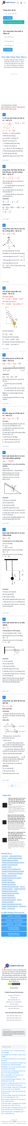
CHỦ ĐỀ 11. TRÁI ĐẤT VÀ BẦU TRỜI (10, 906)
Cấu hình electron (14, 1004)
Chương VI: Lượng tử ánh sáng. (8, 897)
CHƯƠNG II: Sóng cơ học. (19, 889)
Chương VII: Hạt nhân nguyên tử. (9, 900)
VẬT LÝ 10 (4, 858)
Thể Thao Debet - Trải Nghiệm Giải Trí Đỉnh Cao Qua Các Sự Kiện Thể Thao (14, 1104)
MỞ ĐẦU (4, 908)
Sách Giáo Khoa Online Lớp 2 (14, 1017)
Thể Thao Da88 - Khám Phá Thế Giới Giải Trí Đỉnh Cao (13, 1092)
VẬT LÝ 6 (19, 900)
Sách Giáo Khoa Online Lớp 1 (14, 1015)
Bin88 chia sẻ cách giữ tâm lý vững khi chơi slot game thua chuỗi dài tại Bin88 (14, 1063)
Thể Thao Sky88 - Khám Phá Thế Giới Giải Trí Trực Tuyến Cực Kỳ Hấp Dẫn (14, 1088)
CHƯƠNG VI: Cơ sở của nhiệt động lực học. (11, 869)
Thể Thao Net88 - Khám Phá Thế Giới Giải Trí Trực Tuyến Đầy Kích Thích (14, 1096)
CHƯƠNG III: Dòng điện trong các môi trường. (11, 878)
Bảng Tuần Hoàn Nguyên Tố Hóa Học (14, 1006)
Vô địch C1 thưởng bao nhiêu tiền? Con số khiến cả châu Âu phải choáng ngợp (14, 1084)
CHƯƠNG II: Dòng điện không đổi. (9, 875)
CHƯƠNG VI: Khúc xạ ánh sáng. (9, 884)
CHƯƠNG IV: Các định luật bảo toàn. (10, 864)
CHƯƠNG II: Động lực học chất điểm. (10, 860)
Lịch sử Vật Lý (5, 856)
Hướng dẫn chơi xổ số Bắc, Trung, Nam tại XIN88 (14, 1055)
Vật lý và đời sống (11, 908)
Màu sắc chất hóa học (14, 1008)
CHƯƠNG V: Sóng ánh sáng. (8, 895)
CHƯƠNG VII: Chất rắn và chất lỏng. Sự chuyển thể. (13, 871)
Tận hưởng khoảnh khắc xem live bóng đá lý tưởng (13, 1059)
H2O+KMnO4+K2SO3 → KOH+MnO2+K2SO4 (14, 928)
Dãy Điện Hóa (14, 997)
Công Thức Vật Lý (21, 1121)
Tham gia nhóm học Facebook (15, 22)
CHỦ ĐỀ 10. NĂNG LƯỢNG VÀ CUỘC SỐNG (11, 904)
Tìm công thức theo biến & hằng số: (13, 32)
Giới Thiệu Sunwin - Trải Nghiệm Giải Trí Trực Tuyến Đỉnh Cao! (13, 1112)
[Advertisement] (14, 89)
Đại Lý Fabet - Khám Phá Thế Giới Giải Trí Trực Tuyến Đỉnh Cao (13, 1100)
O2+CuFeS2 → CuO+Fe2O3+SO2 (14, 920)
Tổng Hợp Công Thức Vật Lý (15, 856)
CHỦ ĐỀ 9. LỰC (22, 906)
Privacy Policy (14, 988)
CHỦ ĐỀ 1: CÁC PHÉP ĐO (7, 902)
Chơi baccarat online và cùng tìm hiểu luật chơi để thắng (13, 1051)
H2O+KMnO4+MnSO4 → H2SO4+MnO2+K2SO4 (14, 934)
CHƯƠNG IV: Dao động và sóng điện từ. (10, 893)
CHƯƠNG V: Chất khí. (6, 867)
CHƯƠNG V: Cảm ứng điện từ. (8, 882)
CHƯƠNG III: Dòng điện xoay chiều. (9, 891)
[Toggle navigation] (17, 2)
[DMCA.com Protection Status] (14, 984)
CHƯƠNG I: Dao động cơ (7, 889)
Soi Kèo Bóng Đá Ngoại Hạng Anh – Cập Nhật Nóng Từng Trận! (13, 1080)
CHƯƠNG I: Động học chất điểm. (15, 858)
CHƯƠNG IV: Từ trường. (7, 880)
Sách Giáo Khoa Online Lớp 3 (14, 1020)
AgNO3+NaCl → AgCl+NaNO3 (14, 924)
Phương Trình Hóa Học (14, 995)
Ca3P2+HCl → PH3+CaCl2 (14, 916)
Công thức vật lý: (9, 10)
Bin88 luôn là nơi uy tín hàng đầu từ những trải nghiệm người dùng (14, 1067)
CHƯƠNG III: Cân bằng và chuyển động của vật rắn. (13, 862)
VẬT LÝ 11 (4, 873)
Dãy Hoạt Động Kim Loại (14, 999)
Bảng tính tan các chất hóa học (14, 1002)
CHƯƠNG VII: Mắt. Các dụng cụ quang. (10, 886)
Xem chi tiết (5, 160)
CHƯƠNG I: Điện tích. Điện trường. (15, 873)
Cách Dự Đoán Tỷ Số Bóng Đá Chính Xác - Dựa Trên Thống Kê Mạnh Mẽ (14, 1072)
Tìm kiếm (8, 18)
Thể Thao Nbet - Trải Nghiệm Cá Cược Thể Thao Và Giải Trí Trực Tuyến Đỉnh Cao (14, 1108)
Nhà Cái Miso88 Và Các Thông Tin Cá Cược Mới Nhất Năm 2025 (12, 1076)
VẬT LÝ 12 (22, 886)
